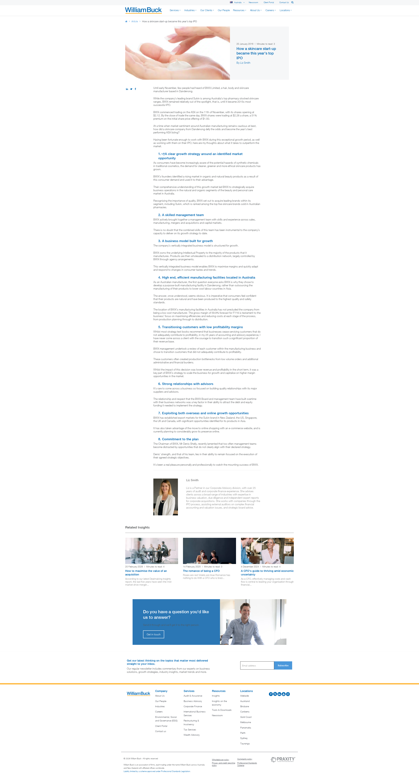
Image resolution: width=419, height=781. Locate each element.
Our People (160, 701)
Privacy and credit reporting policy (223, 764)
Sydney (243, 738)
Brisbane (244, 706)
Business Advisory (193, 701)
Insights (216, 695)
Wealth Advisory (192, 735)
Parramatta (245, 727)
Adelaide (244, 695)
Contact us (284, 2)
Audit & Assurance (193, 695)
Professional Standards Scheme (247, 764)
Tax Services (190, 729)
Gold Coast (246, 717)
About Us (160, 695)
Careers (159, 711)
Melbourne (245, 722)
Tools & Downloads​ (222, 710)
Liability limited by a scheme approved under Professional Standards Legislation (157, 771)
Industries (160, 706)
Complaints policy (244, 759)
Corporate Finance (193, 706)
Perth (243, 732)
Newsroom (253, 2)
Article (134, 21)
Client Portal (269, 2)
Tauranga (245, 743)
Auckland (245, 701)
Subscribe (283, 665)
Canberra (244, 711)
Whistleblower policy (220, 760)
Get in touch (154, 634)
